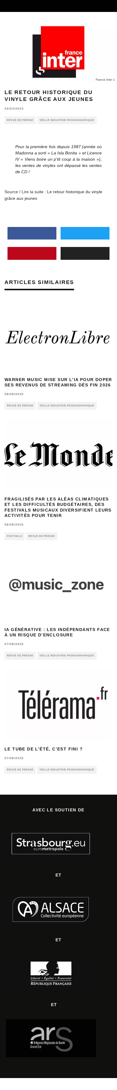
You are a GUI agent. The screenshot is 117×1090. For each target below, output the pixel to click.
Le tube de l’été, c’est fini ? (43, 749)
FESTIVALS (14, 536)
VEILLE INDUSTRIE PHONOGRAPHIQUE (67, 120)
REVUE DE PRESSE (20, 120)
